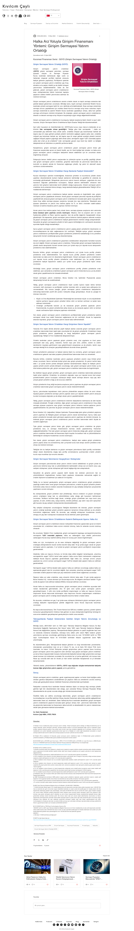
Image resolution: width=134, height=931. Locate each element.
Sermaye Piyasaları (36, 23)
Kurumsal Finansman (73, 825)
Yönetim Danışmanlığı (83, 23)
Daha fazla (96, 23)
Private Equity (86, 825)
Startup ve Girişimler (52, 23)
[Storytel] (79, 925)
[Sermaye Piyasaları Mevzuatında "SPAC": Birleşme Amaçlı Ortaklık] (96, 866)
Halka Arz (95, 825)
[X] (58, 925)
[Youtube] (72, 925)
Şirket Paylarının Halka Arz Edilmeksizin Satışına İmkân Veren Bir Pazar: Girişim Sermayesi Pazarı (36, 878)
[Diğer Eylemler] (100, 36)
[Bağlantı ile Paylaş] (47, 840)
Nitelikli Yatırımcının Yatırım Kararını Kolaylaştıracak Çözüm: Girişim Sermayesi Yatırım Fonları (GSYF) (65, 878)
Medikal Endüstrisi (67, 23)
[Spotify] (76, 925)
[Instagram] (61, 925)
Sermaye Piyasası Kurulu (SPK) (42, 825)
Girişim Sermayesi (59, 825)
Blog (25, 23)
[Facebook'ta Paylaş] (34, 840)
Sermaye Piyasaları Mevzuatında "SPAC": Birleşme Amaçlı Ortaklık (94, 878)
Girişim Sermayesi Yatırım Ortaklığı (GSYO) (45, 829)
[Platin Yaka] (83, 925)
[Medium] (68, 925)
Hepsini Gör (106, 855)
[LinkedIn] (54, 925)
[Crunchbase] (65, 925)
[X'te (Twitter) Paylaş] (38, 840)
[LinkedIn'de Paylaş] (43, 840)
